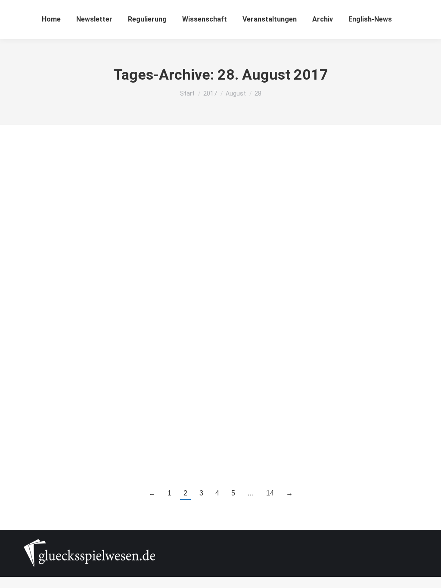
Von (76, 197)
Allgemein (44, 197)
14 (270, 493)
